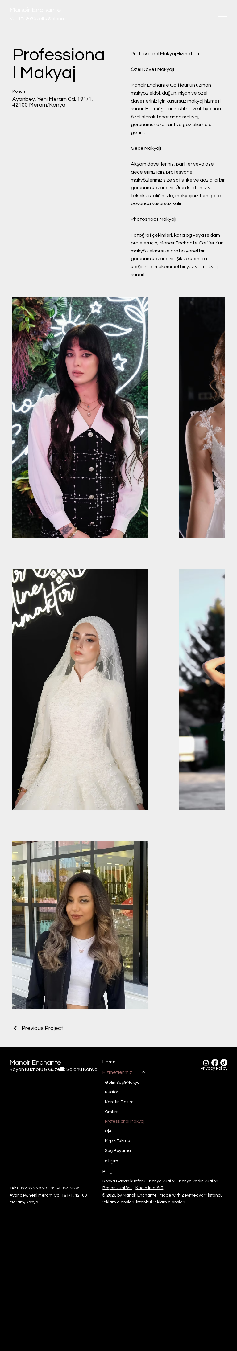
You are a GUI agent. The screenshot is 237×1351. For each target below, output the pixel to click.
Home (109, 1061)
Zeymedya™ (194, 1195)
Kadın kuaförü (149, 1188)
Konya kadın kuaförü (199, 1181)
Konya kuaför (162, 1181)
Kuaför (111, 1092)
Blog (107, 1171)
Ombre (112, 1112)
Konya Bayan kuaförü (123, 1181)
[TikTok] (223, 1062)
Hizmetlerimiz (117, 1072)
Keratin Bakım (119, 1102)
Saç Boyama (118, 1150)
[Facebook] (214, 1062)
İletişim (110, 1160)
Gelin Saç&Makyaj (123, 1082)
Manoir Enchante (35, 10)
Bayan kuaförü (117, 1188)
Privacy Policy (214, 1068)
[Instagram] (206, 1062)
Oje (108, 1131)
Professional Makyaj (124, 1121)
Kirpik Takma (117, 1141)
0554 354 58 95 (66, 1188)
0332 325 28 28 (32, 1188)
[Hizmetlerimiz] (144, 1072)
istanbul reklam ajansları (160, 1202)
